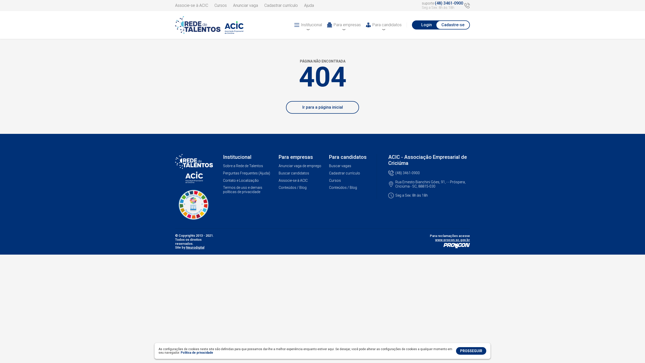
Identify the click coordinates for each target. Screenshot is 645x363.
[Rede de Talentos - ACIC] (213, 25)
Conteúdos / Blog (293, 188)
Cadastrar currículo (281, 5)
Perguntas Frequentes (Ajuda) (246, 173)
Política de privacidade (197, 352)
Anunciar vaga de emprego (300, 166)
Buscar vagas (340, 166)
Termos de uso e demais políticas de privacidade (242, 190)
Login (426, 24)
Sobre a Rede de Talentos (243, 166)
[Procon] (456, 247)
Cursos (220, 5)
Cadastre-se (452, 24)
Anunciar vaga (245, 5)
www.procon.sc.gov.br (452, 240)
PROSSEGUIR (471, 351)
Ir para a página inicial (322, 107)
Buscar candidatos (294, 173)
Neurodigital (195, 247)
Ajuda (309, 5)
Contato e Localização (241, 180)
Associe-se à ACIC (191, 5)
